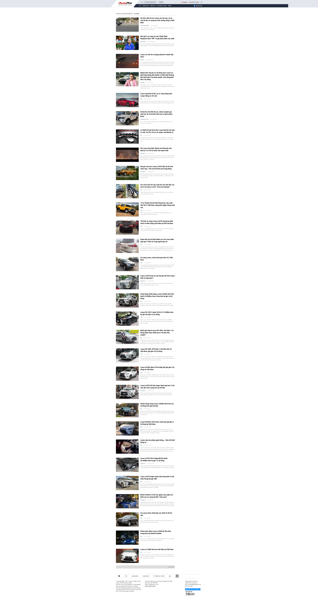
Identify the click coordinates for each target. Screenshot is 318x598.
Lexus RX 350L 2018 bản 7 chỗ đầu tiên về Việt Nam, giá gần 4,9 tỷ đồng (156, 350)
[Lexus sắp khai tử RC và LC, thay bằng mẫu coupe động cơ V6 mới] (127, 100)
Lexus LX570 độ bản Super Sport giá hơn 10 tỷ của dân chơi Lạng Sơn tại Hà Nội (157, 386)
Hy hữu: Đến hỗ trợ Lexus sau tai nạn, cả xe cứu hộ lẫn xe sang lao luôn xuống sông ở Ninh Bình (157, 20)
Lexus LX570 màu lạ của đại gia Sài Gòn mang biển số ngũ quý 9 (157, 277)
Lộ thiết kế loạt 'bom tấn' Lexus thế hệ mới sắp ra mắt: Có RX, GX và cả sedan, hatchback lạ (157, 131)
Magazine (185, 2)
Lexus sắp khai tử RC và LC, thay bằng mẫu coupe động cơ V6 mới (156, 95)
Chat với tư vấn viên (193, 589)
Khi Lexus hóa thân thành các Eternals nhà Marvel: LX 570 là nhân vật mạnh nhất (156, 149)
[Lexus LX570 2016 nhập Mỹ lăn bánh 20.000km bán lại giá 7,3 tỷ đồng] (127, 465)
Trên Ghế (161, 2)
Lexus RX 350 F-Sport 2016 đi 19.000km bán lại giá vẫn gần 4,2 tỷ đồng (156, 313)
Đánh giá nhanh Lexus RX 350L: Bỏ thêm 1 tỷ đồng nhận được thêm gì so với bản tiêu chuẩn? (156, 332)
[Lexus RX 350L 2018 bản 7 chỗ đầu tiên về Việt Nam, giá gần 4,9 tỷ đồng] (127, 355)
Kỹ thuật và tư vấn (161, 5)
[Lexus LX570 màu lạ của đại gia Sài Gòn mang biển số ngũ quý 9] (127, 282)
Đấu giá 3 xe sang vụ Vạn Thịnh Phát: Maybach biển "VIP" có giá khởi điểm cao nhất (157, 37)
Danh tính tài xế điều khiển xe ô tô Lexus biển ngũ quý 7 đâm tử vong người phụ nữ (157, 240)
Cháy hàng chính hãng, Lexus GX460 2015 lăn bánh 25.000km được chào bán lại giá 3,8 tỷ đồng (157, 296)
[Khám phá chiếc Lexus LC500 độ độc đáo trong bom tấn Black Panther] (127, 538)
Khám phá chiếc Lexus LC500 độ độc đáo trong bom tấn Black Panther (155, 532)
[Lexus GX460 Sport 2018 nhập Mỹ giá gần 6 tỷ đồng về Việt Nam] (127, 374)
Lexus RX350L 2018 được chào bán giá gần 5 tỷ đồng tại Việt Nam (157, 423)
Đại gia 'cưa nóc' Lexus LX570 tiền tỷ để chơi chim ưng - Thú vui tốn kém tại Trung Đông (156, 167)
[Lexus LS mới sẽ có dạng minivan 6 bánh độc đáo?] (127, 61)
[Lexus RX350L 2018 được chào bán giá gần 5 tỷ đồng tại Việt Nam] (127, 428)
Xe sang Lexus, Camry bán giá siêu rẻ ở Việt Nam (156, 259)
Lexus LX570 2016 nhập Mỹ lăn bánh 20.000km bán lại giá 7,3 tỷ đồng (153, 459)
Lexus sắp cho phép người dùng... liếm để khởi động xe (157, 441)
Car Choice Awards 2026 (150, 2)
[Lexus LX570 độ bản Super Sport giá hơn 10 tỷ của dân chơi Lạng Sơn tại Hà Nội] (127, 392)
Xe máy (169, 5)
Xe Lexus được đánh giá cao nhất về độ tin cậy (156, 514)
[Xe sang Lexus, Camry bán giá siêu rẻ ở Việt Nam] (127, 264)
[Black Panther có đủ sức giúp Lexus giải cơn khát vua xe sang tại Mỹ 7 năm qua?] (127, 501)
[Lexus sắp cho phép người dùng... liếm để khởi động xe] (127, 446)
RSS (170, 576)
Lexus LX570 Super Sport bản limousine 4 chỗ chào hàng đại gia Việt (157, 478)
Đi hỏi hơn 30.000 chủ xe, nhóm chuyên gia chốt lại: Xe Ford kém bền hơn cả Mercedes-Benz (156, 114)
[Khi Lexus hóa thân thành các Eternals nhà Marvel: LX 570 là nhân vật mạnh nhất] (127, 155)
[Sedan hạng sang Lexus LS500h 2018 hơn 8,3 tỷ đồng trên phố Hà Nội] (127, 410)
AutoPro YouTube (194, 2)
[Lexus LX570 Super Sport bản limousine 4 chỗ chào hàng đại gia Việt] (127, 483)
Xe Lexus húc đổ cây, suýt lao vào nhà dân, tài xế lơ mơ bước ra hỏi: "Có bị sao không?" (157, 186)
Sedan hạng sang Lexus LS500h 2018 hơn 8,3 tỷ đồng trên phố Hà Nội (157, 405)
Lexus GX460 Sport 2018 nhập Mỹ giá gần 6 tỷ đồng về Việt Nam (157, 368)
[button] (177, 576)
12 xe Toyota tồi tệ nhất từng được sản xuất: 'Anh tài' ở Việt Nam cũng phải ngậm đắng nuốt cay (157, 205)
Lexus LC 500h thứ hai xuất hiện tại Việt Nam (156, 549)
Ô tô (140, 5)
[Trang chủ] (119, 576)
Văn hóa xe (152, 5)
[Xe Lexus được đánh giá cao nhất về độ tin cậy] (127, 519)
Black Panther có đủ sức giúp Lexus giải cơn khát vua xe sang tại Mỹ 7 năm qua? (156, 496)
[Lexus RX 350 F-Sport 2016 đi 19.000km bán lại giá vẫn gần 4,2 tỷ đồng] (127, 319)
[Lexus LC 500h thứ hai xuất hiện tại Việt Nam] (127, 556)
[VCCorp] (190, 593)
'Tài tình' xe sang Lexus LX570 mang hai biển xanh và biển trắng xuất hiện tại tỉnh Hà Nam (156, 222)
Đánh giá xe (145, 5)
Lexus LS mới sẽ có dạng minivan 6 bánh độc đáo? (156, 56)
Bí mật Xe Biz (199, 5)
